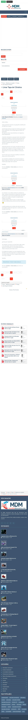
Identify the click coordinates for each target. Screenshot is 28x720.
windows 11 (21, 702)
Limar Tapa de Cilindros (7, 117)
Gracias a (11, 290)
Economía (5, 684)
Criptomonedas (6, 686)
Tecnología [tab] (14, 16)
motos (3, 711)
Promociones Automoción (8, 674)
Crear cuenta (13, 167)
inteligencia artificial (6, 704)
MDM (19, 709)
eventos (13, 704)
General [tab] (9, 16)
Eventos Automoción (7, 670)
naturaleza (8, 700)
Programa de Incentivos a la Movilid (9, 636)
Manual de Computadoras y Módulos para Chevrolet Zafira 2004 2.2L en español (12, 356)
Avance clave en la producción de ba (9, 647)
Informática (5, 682)
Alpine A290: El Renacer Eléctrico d (9, 592)
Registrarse (9, 1)
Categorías (4, 79)
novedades (24, 709)
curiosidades (8, 711)
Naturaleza (5, 689)
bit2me (24, 704)
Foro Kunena (16, 290)
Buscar (3, 56)
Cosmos (4, 680)
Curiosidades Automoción (8, 672)
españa (9, 706)
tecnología (19, 704)
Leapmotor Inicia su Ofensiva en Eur (9, 536)
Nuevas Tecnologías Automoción (9, 676)
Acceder (3, 1)
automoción (13, 709)
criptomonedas (5, 697)
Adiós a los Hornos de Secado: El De (9, 547)
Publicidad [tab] (4, 16)
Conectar (8, 167)
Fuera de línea (14, 107)
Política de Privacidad (5, 718)
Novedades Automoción (8, 667)
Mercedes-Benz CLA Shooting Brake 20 (9, 614)
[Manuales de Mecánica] (14, 6)
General (4, 691)
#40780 (13, 185)
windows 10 (14, 702)
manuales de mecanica (14, 697)
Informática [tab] (20, 16)
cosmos (3, 700)
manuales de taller (16, 700)
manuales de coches (16, 706)
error (23, 711)
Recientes (11, 79)
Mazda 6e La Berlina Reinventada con (9, 580)
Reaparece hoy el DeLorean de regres (9, 658)
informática (22, 697)
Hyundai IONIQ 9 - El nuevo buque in (9, 625)
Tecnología (5, 678)
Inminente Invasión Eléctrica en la (8, 558)
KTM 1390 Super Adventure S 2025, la (9, 603)
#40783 (23, 230)
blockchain (4, 706)
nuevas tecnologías (17, 711)
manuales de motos (6, 709)
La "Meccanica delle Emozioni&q (8, 569)
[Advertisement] (14, 32)
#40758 (13, 114)
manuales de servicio (6, 702)
